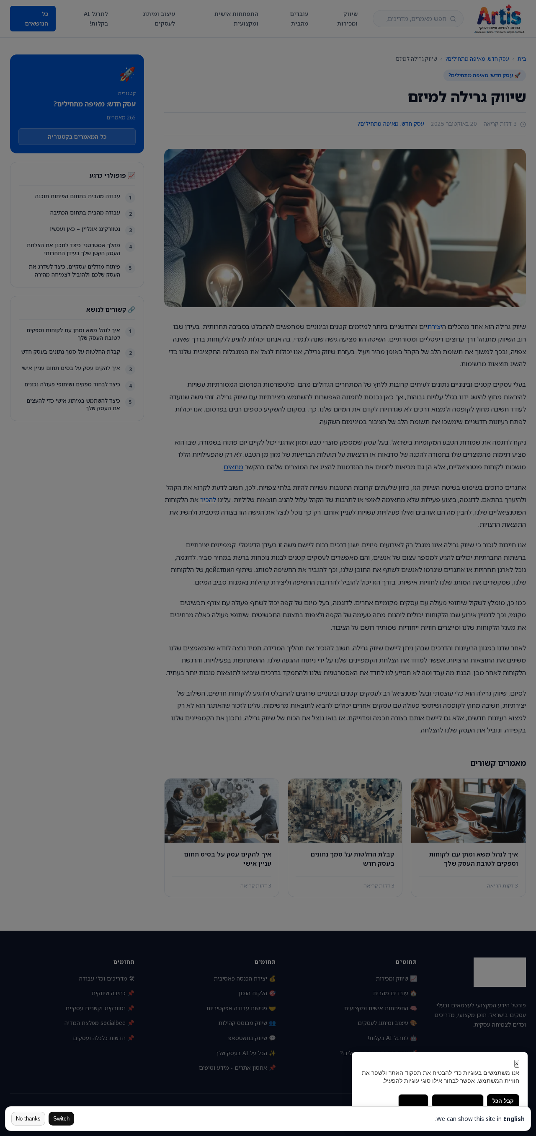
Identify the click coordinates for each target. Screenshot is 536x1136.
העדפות (413, 1101)
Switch (61, 1118)
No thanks (28, 1118)
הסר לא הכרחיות (457, 1101)
